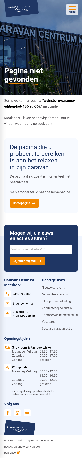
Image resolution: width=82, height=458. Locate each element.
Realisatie (10, 452)
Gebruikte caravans (55, 294)
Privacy (8, 440)
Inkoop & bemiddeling (56, 301)
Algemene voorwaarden (40, 440)
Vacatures (48, 321)
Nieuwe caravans (53, 287)
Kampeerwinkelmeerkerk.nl (60, 315)
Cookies (19, 440)
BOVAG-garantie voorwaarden (22, 446)
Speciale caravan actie (57, 328)
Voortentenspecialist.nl (57, 308)
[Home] (21, 8)
